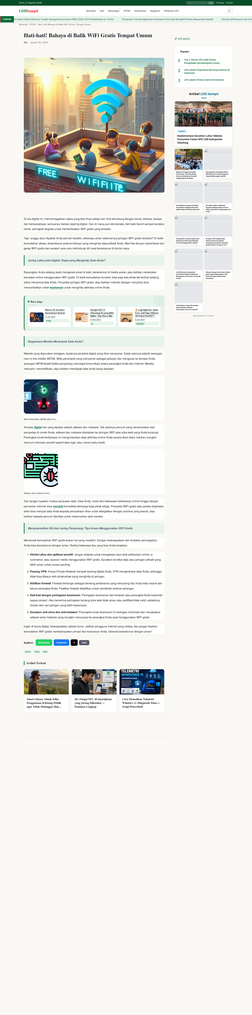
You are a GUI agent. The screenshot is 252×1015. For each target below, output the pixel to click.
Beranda (91, 11)
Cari (211, 3)
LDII (28, 10)
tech (36, 652)
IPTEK (127, 11)
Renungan (113, 11)
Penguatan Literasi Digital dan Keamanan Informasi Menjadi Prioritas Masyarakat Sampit (118, 19)
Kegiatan (155, 11)
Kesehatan (140, 11)
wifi (45, 652)
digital (38, 427)
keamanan (56, 287)
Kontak (229, 2)
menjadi (58, 506)
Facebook (61, 642)
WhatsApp (44, 642)
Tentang (220, 2)
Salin (84, 642)
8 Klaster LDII (171, 11)
